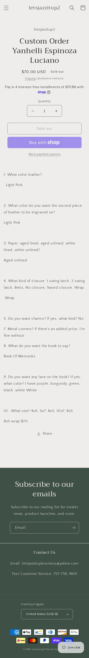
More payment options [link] (45, 154)
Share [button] (47, 434)
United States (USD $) (42, 614)
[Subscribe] (73, 527)
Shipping (30, 78)
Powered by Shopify (55, 649)
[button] (6, 7)
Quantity (44, 101)
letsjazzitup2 (38, 649)
